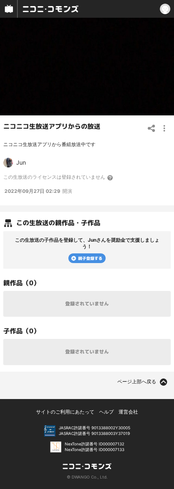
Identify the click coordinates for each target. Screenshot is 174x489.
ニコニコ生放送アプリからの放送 (51, 126)
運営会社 (128, 412)
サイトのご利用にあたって (65, 412)
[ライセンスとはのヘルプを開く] (110, 177)
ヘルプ (106, 412)
